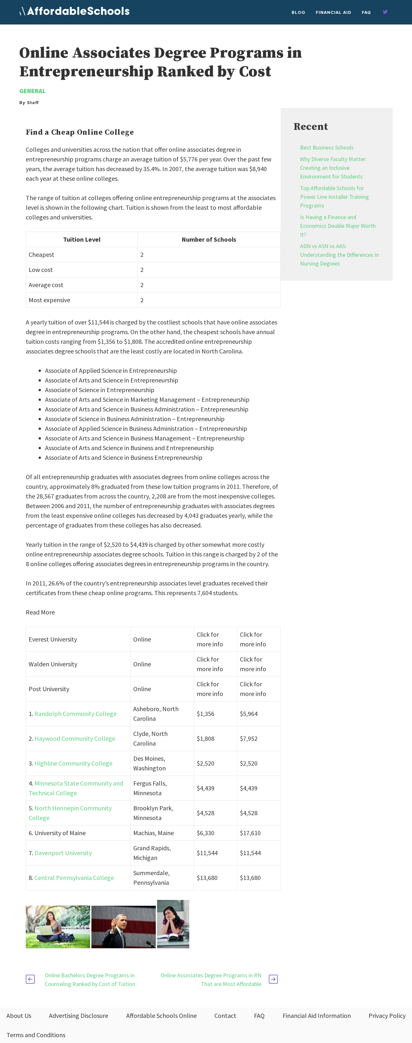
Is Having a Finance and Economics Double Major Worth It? (338, 225)
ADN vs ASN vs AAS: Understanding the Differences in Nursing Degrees (339, 254)
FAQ (366, 12)
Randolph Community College (75, 714)
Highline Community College (73, 763)
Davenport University (63, 853)
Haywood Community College (74, 738)
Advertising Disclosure (78, 1015)
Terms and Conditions (35, 1035)
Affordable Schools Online (161, 1015)
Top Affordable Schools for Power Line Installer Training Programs (334, 196)
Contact (225, 1015)
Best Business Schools (327, 147)
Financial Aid (333, 12)
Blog (298, 12)
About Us (18, 1015)
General (32, 91)
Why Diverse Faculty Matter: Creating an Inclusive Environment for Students (333, 167)
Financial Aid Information (317, 1015)
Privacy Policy (387, 1015)
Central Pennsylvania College (74, 878)
